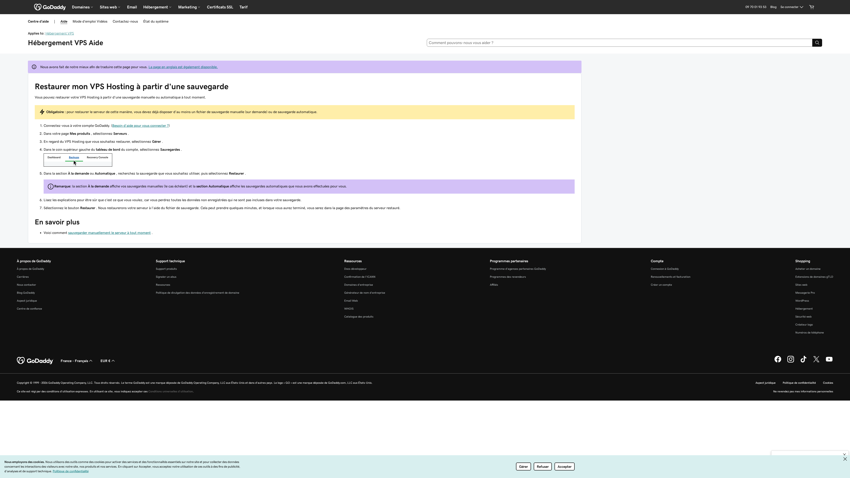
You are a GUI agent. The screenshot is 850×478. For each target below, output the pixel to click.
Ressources (163, 284)
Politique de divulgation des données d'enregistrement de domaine (197, 292)
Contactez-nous (125, 21)
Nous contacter (26, 284)
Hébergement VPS (59, 33)
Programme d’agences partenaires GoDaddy (518, 268)
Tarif (243, 7)
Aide (63, 21)
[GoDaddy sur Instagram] (791, 362)
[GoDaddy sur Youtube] (829, 362)
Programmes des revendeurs (508, 276)
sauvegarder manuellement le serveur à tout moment (109, 232)
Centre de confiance (29, 308)
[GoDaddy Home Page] (35, 360)
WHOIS (349, 308)
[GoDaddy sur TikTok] (804, 362)
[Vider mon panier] (812, 7)
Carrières (23, 276)
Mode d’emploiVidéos (90, 21)
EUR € (105, 360)
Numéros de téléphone (809, 332)
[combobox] (620, 43)
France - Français (74, 360)
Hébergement (804, 308)
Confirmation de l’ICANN (359, 276)
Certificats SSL (220, 7)
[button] (844, 455)
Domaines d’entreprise (358, 284)
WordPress (802, 300)
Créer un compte (661, 284)
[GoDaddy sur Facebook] (778, 362)
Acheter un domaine (808, 268)
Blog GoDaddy (26, 292)
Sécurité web (803, 316)
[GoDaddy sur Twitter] (816, 362)
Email (132, 7)
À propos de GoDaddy (30, 268)
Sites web (801, 284)
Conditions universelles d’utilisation (170, 391)
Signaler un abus (166, 276)
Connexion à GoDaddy (665, 268)
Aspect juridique (27, 300)
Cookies (828, 382)
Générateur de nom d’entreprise (364, 292)
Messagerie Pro (805, 292)
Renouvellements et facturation (670, 276)
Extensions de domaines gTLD (814, 276)
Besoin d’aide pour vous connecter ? (140, 125)
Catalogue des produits (358, 316)
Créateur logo (804, 324)
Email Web (351, 300)
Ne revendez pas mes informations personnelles (803, 391)
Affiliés (494, 284)
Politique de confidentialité (799, 382)
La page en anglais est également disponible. (183, 67)
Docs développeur (355, 268)
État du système (155, 21)
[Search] (817, 43)
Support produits (166, 268)
